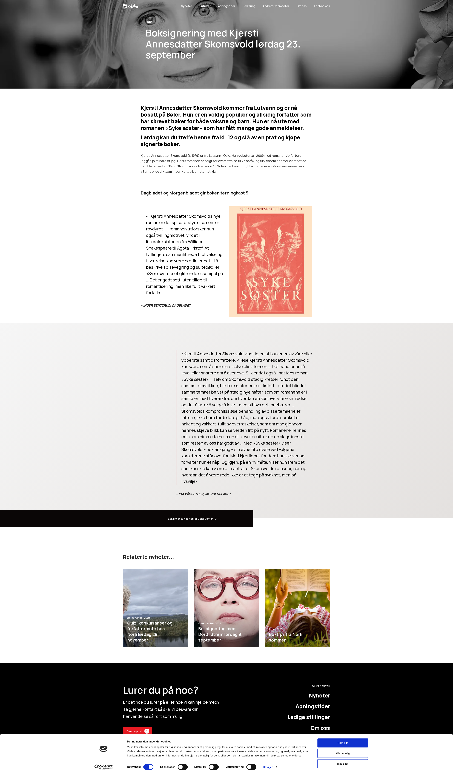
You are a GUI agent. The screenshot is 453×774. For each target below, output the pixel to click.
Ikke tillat (342, 763)
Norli (150, 22)
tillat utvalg (343, 753)
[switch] (183, 767)
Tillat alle (342, 742)
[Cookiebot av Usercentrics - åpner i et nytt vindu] (103, 767)
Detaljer (268, 767)
